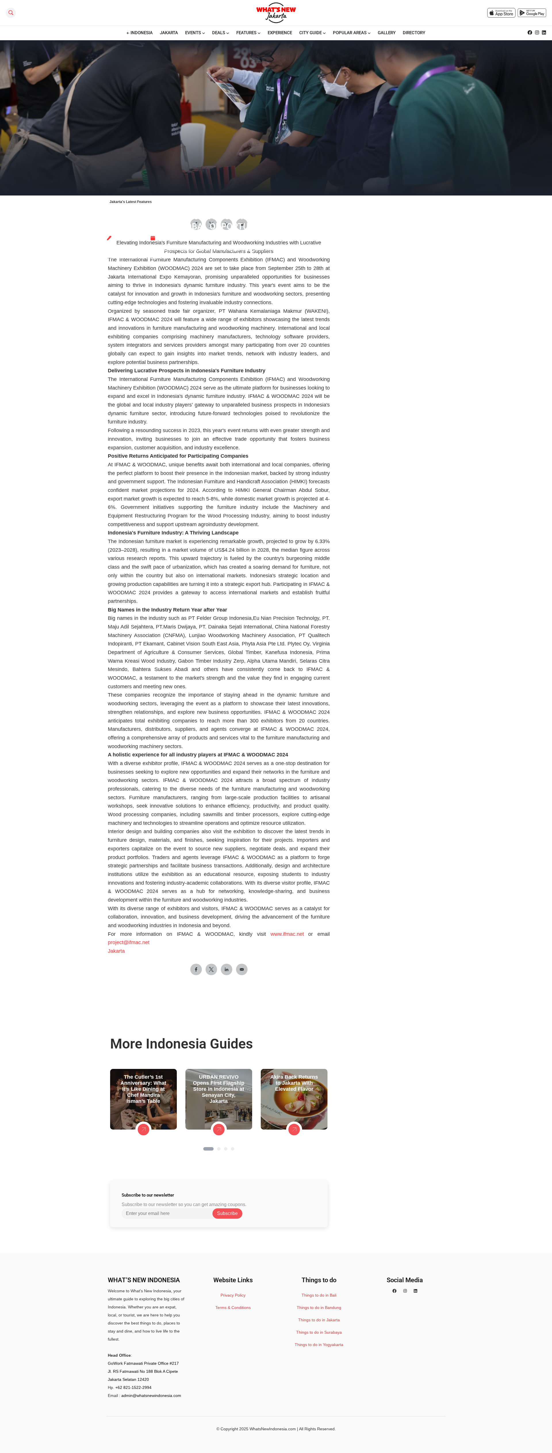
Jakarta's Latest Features (131, 202)
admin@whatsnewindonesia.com (151, 1395)
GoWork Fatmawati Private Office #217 (143, 1363)
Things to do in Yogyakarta (319, 1344)
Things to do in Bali (319, 1295)
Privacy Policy (233, 1295)
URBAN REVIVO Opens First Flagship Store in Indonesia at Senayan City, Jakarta (218, 1089)
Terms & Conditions (233, 1307)
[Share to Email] (242, 969)
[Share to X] (211, 969)
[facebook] (394, 1291)
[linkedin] (415, 1291)
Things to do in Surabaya (319, 1332)
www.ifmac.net (287, 934)
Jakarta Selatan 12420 (128, 1379)
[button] (208, 1149)
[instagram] (405, 1291)
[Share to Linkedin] (226, 969)
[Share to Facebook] (196, 969)
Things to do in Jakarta (319, 1320)
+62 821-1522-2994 (133, 1387)
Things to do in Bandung (319, 1307)
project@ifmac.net (129, 942)
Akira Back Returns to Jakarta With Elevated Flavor (294, 1083)
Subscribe (227, 1213)
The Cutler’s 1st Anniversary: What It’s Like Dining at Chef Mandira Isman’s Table (143, 1089)
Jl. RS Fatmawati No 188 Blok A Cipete (143, 1371)
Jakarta (116, 951)
